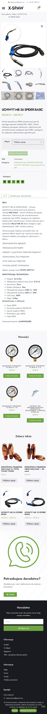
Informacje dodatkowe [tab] (20, 196)
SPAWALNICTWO (20, 162)
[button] (3, 8)
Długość (7, 141)
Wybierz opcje (9, 480)
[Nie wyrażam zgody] (43, 706)
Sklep (14, 14)
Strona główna (6, 14)
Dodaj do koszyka (17, 153)
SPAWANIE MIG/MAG (35, 162)
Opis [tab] (5, 196)
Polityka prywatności (28, 710)
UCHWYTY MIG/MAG (21, 165)
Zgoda (14, 710)
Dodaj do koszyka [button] (12, 376)
